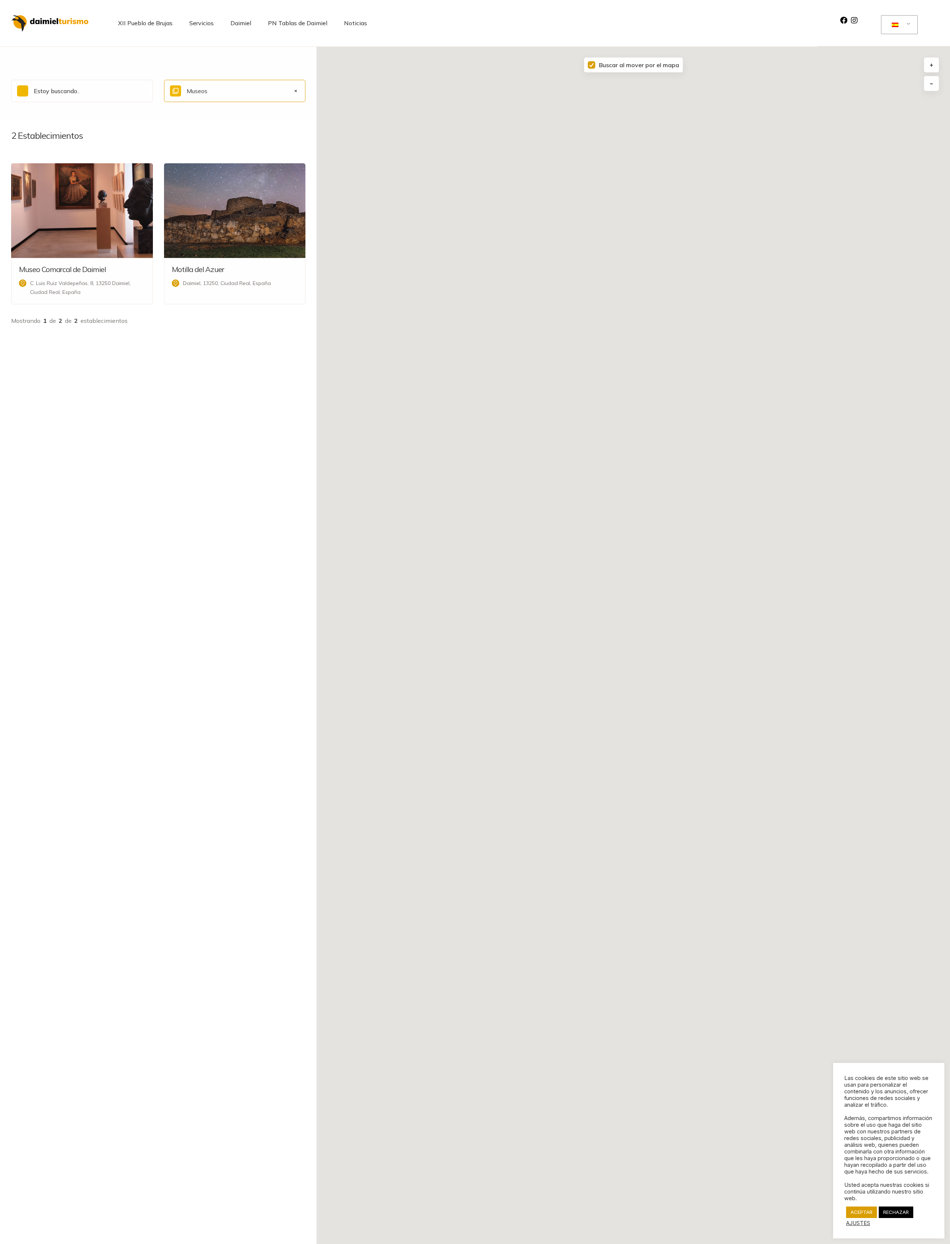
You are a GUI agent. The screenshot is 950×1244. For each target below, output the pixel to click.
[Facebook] (844, 20)
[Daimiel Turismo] (49, 23)
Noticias (355, 23)
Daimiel (240, 23)
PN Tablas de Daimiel (297, 23)
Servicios (201, 23)
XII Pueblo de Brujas (145, 23)
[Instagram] (854, 20)
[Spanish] (898, 25)
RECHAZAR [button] (896, 1212)
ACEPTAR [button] (861, 1212)
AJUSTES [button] (858, 1223)
